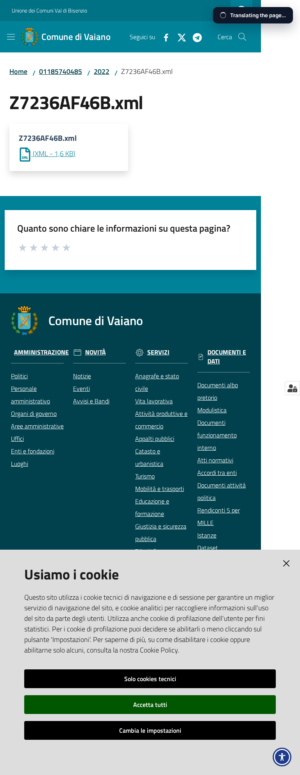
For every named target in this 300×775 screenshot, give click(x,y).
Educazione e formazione (152, 507)
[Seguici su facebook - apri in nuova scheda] (163, 36)
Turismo (145, 476)
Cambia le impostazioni (150, 730)
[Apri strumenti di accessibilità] (282, 757)
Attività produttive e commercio (161, 420)
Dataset (207, 547)
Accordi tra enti (217, 472)
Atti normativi (215, 460)
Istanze (206, 535)
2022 (101, 71)
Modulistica (212, 410)
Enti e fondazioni (32, 451)
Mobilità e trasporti (159, 488)
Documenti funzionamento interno (217, 435)
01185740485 (60, 71)
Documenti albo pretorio (217, 391)
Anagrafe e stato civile (157, 382)
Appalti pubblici (154, 438)
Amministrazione (41, 352)
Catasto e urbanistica (149, 457)
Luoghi (19, 463)
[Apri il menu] (11, 36)
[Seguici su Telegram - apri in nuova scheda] (194, 36)
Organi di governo (34, 413)
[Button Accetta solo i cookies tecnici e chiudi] (286, 563)
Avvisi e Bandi (91, 401)
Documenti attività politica (221, 491)
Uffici (17, 438)
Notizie (82, 376)
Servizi (158, 352)
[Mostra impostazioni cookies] (292, 388)
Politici (19, 376)
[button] (242, 37)
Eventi (81, 388)
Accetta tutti (150, 704)
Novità (95, 352)
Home (18, 71)
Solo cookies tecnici (150, 678)
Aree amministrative (37, 426)
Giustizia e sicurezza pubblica (160, 532)
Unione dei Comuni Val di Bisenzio (49, 10)
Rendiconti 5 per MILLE (218, 516)
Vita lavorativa (154, 401)
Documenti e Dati (226, 357)
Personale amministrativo (30, 395)
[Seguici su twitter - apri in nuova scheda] (178, 36)
